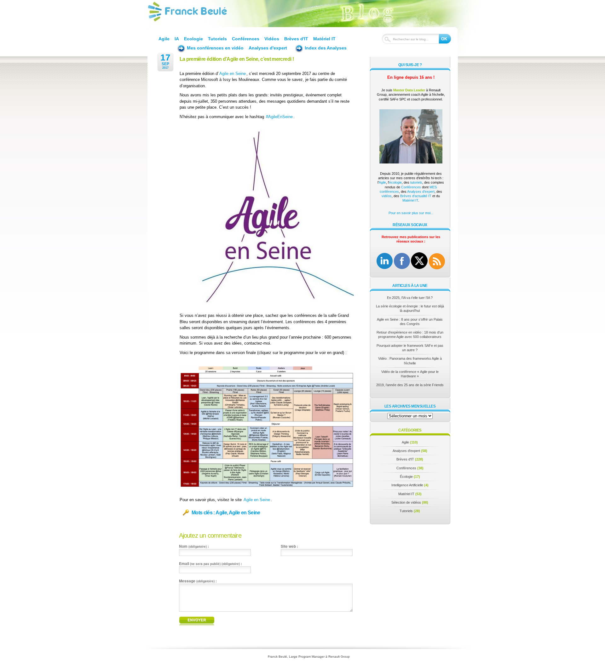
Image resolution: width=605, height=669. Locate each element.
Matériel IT (324, 38)
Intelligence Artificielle (407, 485)
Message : (198, 581)
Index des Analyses (326, 47)
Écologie (406, 476)
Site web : (289, 546)
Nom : (194, 546)
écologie (395, 182)
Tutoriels (217, 38)
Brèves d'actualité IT (415, 196)
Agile (164, 38)
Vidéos (271, 38)
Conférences (245, 38)
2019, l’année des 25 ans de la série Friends (410, 385)
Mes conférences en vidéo (215, 47)
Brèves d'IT (296, 38)
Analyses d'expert (268, 47)
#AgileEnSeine (279, 116)
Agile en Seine (232, 73)
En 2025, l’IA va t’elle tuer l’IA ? (410, 298)
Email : (210, 563)
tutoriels (416, 182)
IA (177, 38)
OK (444, 39)
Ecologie (193, 38)
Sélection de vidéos (406, 502)
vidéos (387, 196)
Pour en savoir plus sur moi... (411, 213)
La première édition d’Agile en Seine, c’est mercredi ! (237, 59)
